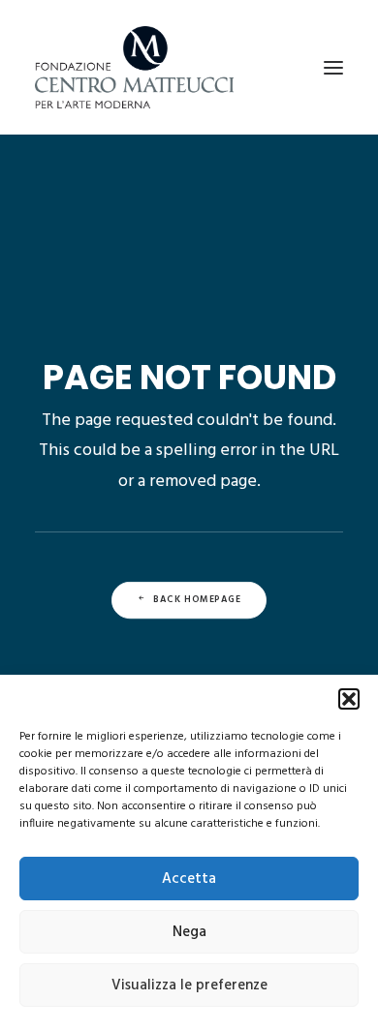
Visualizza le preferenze (189, 985)
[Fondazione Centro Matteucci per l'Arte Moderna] (134, 67)
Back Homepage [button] (197, 600)
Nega (189, 932)
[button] (349, 699)
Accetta (189, 879)
